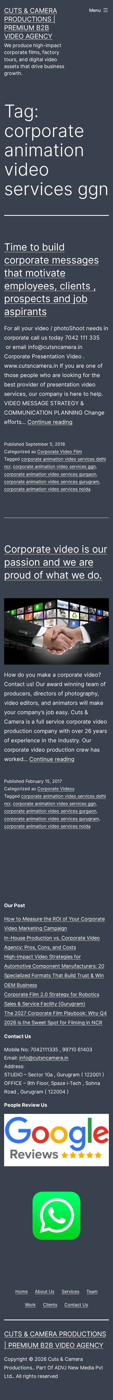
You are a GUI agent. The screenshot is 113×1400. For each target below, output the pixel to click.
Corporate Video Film (59, 451)
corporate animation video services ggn (54, 466)
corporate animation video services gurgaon (50, 474)
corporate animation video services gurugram (51, 481)
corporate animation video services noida (47, 489)
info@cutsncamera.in (44, 1058)
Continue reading (49, 422)
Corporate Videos (55, 788)
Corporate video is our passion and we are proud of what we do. (55, 562)
